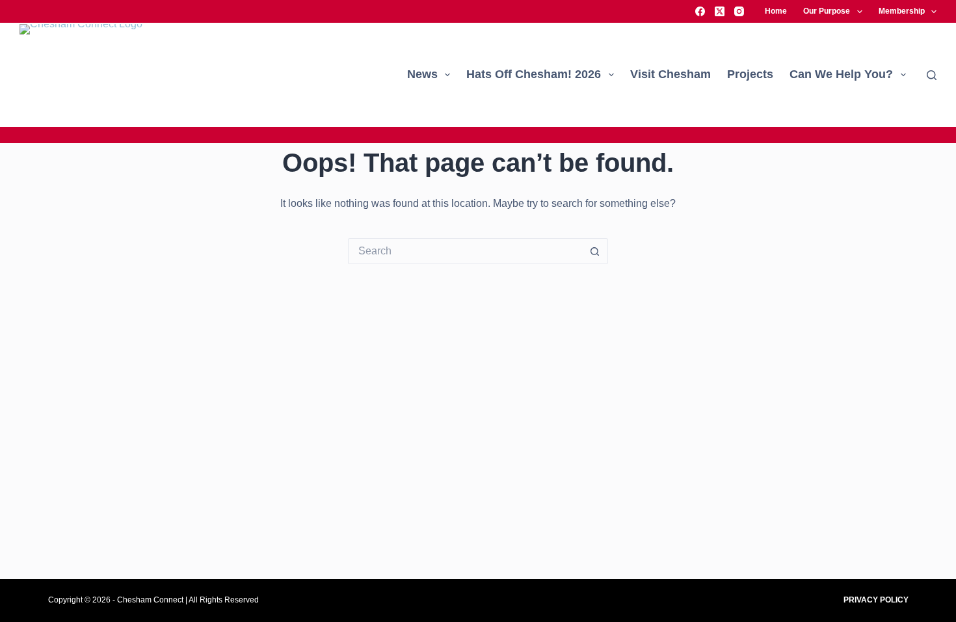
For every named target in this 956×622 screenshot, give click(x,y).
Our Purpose (826, 11)
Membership (902, 11)
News (422, 74)
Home (776, 11)
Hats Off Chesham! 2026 (533, 74)
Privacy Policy (876, 599)
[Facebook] (700, 11)
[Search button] (595, 251)
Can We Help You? (841, 74)
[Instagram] (739, 11)
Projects (750, 74)
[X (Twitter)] (719, 11)
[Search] (931, 75)
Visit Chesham (670, 74)
